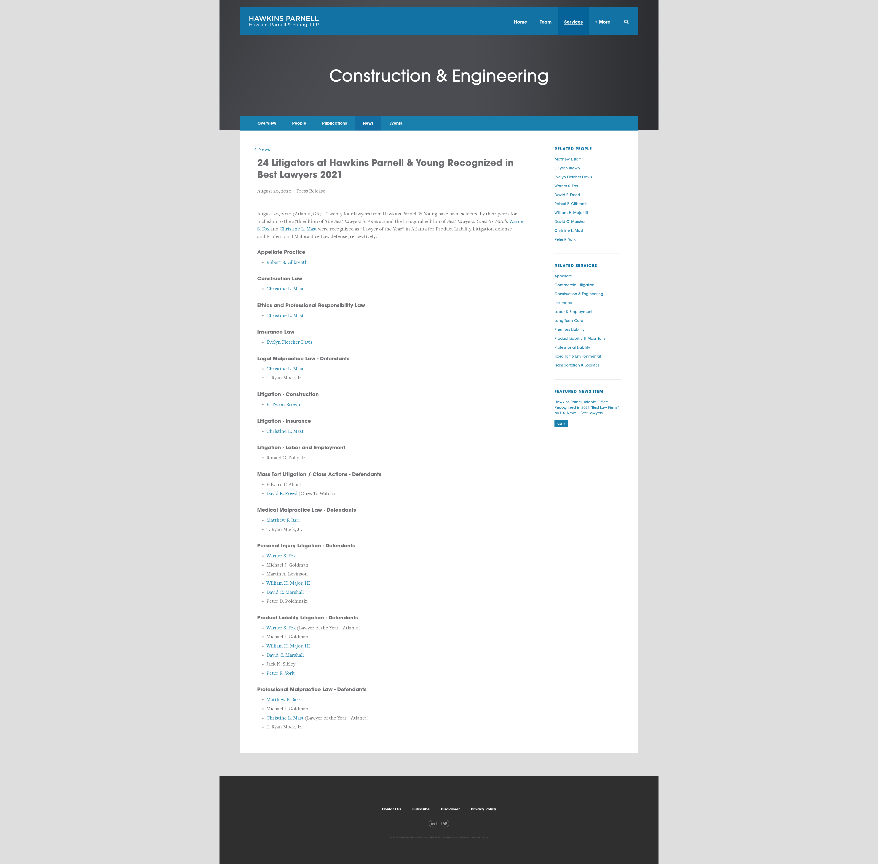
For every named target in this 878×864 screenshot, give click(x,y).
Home (520, 22)
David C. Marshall (285, 592)
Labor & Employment (573, 311)
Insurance (563, 302)
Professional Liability (572, 347)
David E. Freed (281, 493)
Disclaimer (450, 809)
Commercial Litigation (574, 285)
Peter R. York (280, 673)
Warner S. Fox (281, 556)
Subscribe (421, 809)
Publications (334, 123)
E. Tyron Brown (283, 404)
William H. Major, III (288, 583)
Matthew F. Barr (283, 520)
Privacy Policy (483, 809)
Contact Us (391, 809)
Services (573, 22)
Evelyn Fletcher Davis (289, 342)
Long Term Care (568, 320)
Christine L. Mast (298, 229)
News (368, 123)
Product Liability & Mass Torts (579, 338)
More (604, 22)
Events (395, 123)
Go (559, 423)
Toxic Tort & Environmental (577, 356)
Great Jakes (481, 837)
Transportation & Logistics (577, 365)
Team (545, 22)
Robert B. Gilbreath (287, 262)
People (299, 123)
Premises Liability (569, 329)
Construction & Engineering (578, 294)
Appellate (563, 276)
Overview (266, 123)
